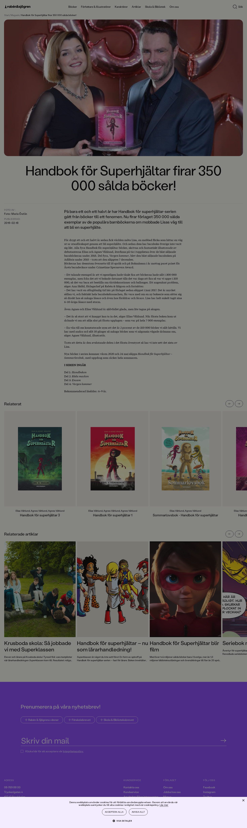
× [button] (243, 800)
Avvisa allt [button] (138, 812)
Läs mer (164, 804)
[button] (123, 820)
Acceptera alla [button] (114, 812)
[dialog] (123, 414)
